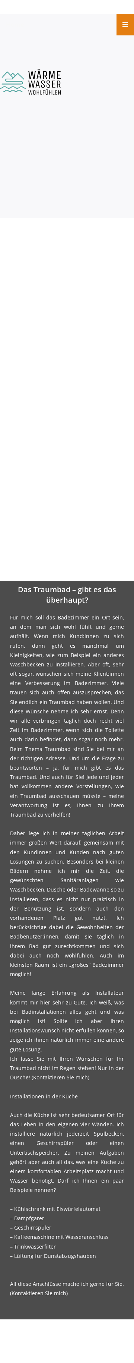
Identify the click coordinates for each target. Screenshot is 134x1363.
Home (15, 24)
